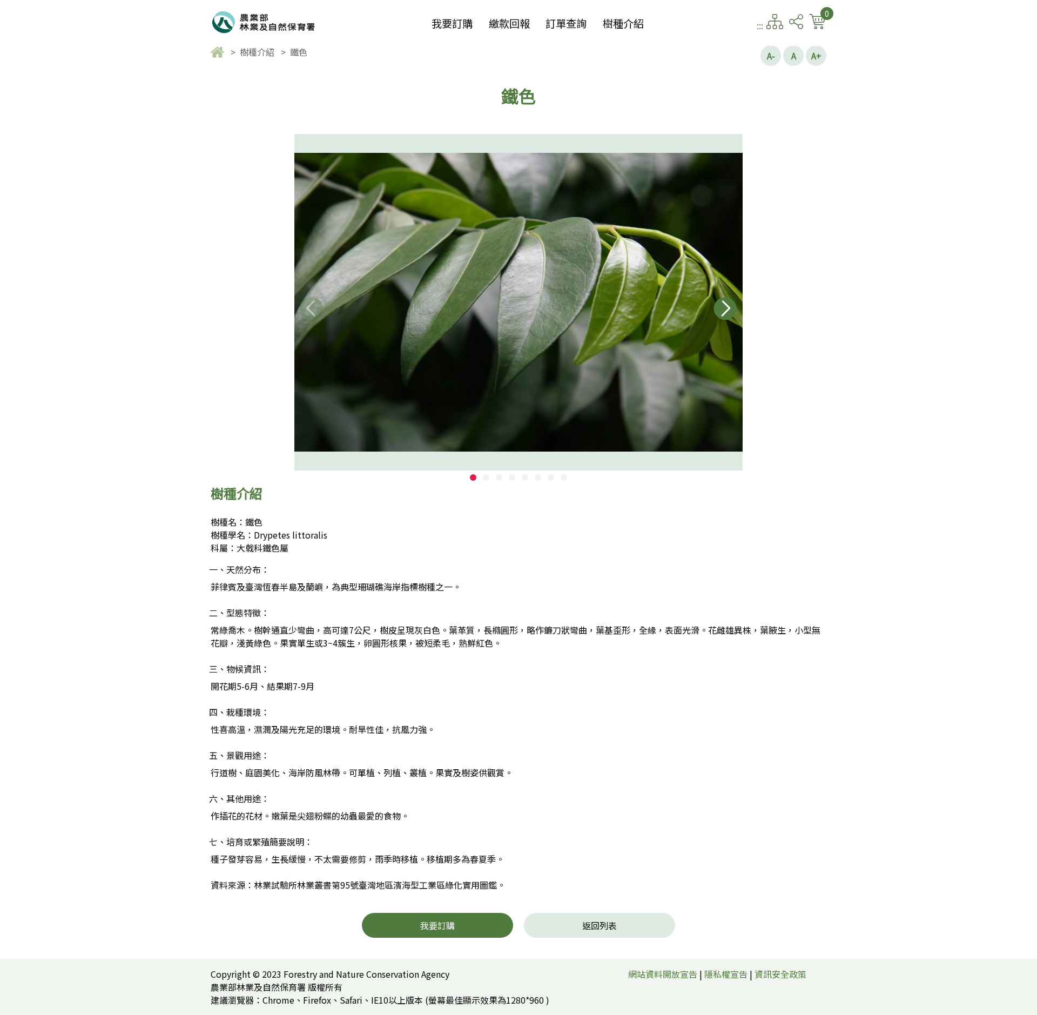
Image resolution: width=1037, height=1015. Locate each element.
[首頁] (218, 51)
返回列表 (599, 925)
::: (760, 25)
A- (771, 55)
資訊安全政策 (780, 973)
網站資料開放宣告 (662, 973)
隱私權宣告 (726, 973)
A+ (816, 55)
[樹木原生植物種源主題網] (265, 21)
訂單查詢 (566, 23)
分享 (795, 21)
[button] (473, 477)
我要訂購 (452, 23)
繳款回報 (509, 23)
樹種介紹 (623, 23)
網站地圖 (774, 21)
